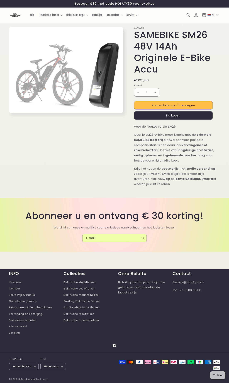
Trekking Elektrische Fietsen (82, 301)
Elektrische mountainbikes (81, 295)
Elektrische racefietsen (79, 314)
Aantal (138, 85)
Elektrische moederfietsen (81, 320)
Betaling (14, 333)
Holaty (22, 379)
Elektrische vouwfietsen (79, 288)
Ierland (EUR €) (22, 366)
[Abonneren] (143, 238)
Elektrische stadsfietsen (80, 282)
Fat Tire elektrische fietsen (82, 307)
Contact (14, 288)
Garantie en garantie (23, 301)
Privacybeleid (18, 326)
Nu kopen (173, 115)
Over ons (15, 282)
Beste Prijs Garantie (22, 295)
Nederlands (51, 366)
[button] (50, 15)
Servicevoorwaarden (22, 320)
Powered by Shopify (37, 379)
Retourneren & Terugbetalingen (30, 307)
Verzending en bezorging (25, 314)
